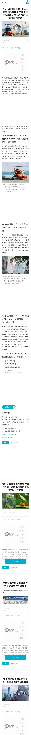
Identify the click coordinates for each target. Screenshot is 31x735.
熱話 (12, 48)
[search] (6, 2)
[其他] (28, 41)
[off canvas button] (2, 2)
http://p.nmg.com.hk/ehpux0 (14, 372)
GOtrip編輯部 (6, 40)
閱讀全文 (15, 561)
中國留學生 (14, 663)
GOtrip (4, 512)
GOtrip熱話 (15, 442)
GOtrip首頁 (5, 48)
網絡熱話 (18, 48)
